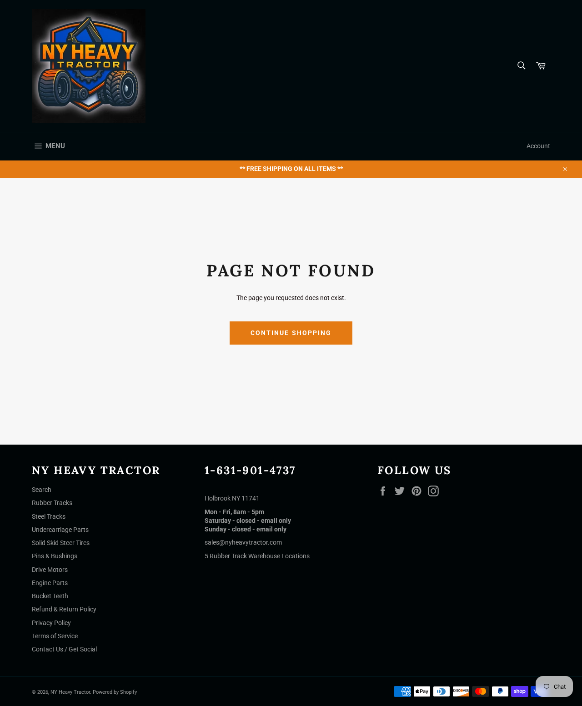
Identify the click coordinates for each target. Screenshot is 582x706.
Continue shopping (291, 332)
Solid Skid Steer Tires (61, 542)
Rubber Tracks (52, 502)
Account (538, 146)
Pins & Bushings (54, 556)
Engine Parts (50, 582)
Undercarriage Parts (60, 529)
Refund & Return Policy (64, 609)
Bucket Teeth (50, 596)
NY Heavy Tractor (70, 692)
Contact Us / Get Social (64, 649)
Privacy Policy (51, 622)
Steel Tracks (48, 516)
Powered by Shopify (115, 692)
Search (41, 489)
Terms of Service (55, 636)
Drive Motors (50, 569)
